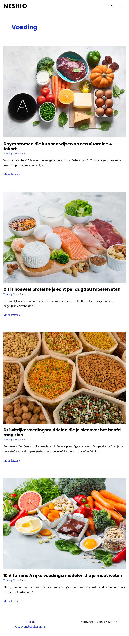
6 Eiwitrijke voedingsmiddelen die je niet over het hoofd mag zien (62, 432)
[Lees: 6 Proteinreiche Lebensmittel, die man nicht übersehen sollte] (64, 377)
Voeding (7, 153)
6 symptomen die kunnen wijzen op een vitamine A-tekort (58, 146)
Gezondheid (19, 153)
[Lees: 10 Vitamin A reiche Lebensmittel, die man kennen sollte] (64, 523)
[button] (112, 5)
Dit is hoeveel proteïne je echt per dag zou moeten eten (61, 289)
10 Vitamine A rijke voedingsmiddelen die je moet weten (62, 575)
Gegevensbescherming (30, 626)
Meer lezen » (11, 174)
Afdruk (30, 621)
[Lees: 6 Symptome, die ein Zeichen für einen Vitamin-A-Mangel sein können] (64, 91)
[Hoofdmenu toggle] (121, 6)
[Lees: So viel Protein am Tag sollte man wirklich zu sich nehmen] (64, 237)
